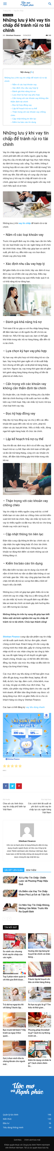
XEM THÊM (31, 870)
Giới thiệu (17, 1140)
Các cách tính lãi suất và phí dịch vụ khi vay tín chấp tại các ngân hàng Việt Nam (39, 808)
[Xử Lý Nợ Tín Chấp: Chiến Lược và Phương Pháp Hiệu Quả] (10, 879)
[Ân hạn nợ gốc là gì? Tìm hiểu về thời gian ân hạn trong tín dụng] (39, 994)
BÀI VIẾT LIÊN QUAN (14, 870)
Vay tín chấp (18, 10)
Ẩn (32, 72)
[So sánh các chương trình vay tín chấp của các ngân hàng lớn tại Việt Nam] (14, 941)
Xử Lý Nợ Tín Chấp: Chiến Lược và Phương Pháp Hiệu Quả (33, 881)
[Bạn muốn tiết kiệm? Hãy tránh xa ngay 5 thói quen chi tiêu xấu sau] (14, 1019)
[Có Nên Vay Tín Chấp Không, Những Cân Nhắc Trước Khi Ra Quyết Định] (10, 907)
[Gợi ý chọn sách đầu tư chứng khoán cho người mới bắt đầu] (14, 1048)
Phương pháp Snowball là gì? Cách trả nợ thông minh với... (39, 1033)
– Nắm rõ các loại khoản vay (24, 84)
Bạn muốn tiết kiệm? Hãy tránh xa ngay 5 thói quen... (14, 1033)
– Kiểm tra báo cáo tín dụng (23, 122)
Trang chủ (7, 10)
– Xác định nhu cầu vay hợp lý (24, 88)
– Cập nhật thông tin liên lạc (23, 119)
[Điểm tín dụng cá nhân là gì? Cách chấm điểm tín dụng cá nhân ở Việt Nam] (39, 1049)
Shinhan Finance (13, 35)
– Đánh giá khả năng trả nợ (23, 91)
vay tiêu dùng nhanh (35, 707)
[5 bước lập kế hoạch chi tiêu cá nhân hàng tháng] (39, 969)
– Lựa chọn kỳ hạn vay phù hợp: (25, 95)
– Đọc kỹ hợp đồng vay (21, 105)
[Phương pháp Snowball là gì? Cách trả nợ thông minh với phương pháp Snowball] (39, 1019)
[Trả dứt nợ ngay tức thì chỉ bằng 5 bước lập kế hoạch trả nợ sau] (14, 994)
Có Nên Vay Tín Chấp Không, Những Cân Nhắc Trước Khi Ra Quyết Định (34, 908)
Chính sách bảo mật (32, 1140)
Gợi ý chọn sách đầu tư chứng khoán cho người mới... (14, 1061)
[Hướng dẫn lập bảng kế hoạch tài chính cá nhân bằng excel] (39, 941)
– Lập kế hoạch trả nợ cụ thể (24, 108)
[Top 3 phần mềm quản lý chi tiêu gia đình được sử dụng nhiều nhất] (14, 968)
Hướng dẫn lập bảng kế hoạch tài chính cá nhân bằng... (39, 954)
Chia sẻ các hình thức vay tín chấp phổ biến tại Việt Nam (14, 806)
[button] (50, 4)
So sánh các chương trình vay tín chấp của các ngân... (12, 954)
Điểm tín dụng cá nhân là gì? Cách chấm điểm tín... (39, 1063)
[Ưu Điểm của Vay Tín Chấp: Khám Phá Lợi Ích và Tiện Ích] (10, 893)
